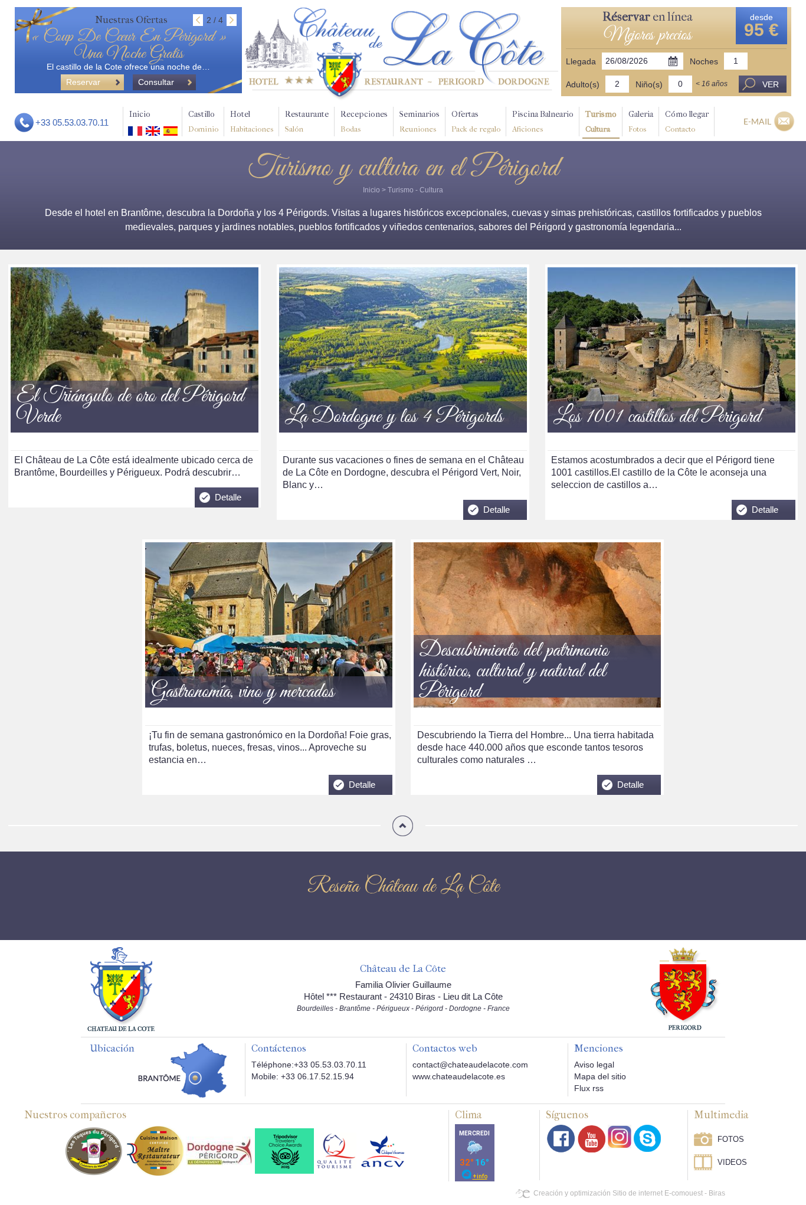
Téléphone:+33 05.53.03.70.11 (308, 1064)
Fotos (730, 1139)
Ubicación (112, 1048)
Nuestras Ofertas (131, 19)
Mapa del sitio (600, 1076)
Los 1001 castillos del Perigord (657, 417)
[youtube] (591, 1138)
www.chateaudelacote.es (458, 1076)
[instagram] (619, 1136)
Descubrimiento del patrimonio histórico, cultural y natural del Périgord (514, 672)
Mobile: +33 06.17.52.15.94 (302, 1076)
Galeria (640, 121)
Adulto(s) (582, 84)
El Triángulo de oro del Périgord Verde (130, 407)
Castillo (203, 121)
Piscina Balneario (543, 121)
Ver (770, 84)
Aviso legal (594, 1064)
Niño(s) (649, 84)
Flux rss (589, 1088)
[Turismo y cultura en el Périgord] (401, 53)
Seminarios (419, 121)
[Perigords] (685, 988)
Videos (732, 1162)
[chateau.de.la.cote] (647, 1138)
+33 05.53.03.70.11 (72, 122)
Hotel (251, 121)
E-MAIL (757, 121)
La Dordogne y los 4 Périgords (394, 417)
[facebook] (561, 1138)
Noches (704, 61)
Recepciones (364, 121)
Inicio (139, 114)
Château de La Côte (403, 969)
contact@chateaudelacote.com (470, 1064)
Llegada (581, 61)
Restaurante (307, 121)
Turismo (601, 121)
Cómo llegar (687, 121)
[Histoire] (121, 988)
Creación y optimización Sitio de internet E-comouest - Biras (629, 1193)
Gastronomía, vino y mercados (242, 692)
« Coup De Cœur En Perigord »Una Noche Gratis (129, 45)
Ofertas (475, 121)
